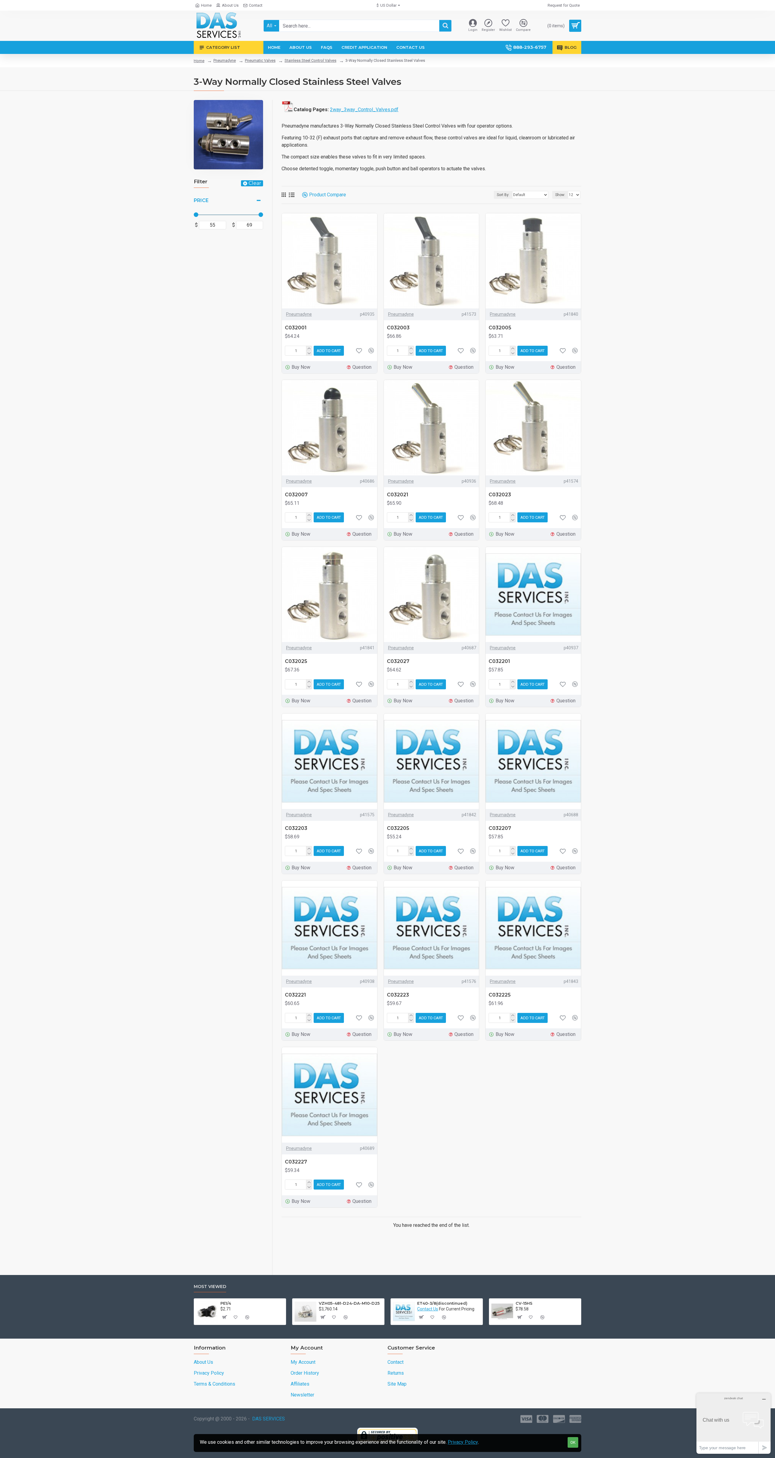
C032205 (398, 828)
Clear (255, 183)
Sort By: (503, 195)
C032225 (500, 995)
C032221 (295, 995)
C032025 (296, 661)
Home (199, 60)
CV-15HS (524, 1303)
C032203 (296, 828)
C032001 (296, 328)
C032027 (398, 661)
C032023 (500, 495)
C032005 (500, 328)
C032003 (398, 328)
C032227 (296, 1162)
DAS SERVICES (268, 1419)
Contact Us (427, 1309)
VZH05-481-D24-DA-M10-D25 (349, 1303)
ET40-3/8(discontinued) (442, 1303)
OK (572, 1442)
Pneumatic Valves (260, 60)
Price (201, 200)
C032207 (500, 828)
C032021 (397, 495)
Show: (560, 195)
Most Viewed (210, 1286)
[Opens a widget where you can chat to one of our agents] (733, 1423)
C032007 (296, 495)
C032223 (398, 995)
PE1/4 (225, 1303)
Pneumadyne (224, 60)
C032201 (499, 661)
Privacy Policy (463, 1442)
